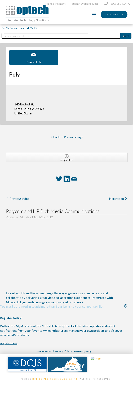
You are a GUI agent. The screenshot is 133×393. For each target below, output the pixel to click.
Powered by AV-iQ (82, 351)
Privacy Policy (62, 351)
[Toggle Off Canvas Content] (94, 14)
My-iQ (33, 27)
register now (8, 343)
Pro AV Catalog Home (14, 27)
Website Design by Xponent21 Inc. (66, 383)
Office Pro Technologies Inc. (55, 379)
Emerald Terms (44, 351)
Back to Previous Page (68, 137)
